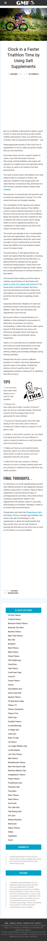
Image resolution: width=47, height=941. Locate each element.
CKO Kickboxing (14, 660)
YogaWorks (12, 836)
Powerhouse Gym (15, 783)
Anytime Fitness (14, 632)
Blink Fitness (13, 652)
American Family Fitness (18, 623)
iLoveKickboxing (14, 726)
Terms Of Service (16, 923)
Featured (14, 591)
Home (6, 923)
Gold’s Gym (12, 717)
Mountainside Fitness (16, 762)
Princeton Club (14, 787)
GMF (25, 3)
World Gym (12, 824)
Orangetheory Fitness (16, 775)
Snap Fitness (13, 799)
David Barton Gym (15, 689)
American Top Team (16, 627)
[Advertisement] (23, 104)
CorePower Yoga (14, 672)
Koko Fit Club (13, 738)
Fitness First (13, 713)
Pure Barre (12, 791)
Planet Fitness (14, 779)
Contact (38, 923)
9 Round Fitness (14, 619)
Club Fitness (13, 668)
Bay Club (11, 640)
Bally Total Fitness (15, 636)
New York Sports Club (16, 766)
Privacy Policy (28, 923)
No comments (34, 74)
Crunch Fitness (14, 681)
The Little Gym (14, 807)
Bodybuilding (13, 593)
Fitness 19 (12, 705)
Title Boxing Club (14, 811)
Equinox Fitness (14, 697)
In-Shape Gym (13, 730)
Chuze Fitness (14, 656)
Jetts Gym (12, 734)
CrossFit (11, 676)
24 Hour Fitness (14, 615)
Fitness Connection (15, 709)
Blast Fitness (13, 648)
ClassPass (12, 664)
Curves (11, 685)
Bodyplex (12, 644)
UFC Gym (11, 816)
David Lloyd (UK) (14, 693)
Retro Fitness (13, 795)
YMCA (10, 832)
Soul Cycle (12, 803)
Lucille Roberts (14, 750)
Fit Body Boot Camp (16, 701)
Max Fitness (13, 758)
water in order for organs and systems (20, 284)
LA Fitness (12, 742)
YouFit (10, 840)
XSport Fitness (14, 828)
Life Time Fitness (15, 754)
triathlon (7, 189)
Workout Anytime (15, 820)
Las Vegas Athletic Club (17, 746)
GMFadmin (14, 74)
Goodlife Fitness (14, 721)
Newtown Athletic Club (17, 770)
